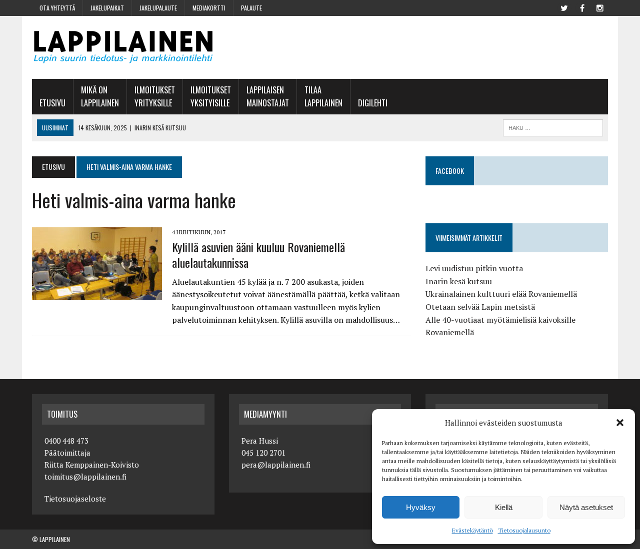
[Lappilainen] (123, 47)
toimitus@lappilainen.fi (85, 477)
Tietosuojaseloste (75, 499)
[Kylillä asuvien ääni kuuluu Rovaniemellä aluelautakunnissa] (97, 293)
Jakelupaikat (107, 7)
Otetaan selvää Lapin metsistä (480, 306)
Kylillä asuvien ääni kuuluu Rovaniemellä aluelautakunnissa (258, 254)
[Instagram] (600, 7)
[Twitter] (564, 7)
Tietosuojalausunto (524, 530)
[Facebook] (582, 7)
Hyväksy (421, 507)
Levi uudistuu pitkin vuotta (474, 268)
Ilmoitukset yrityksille (154, 96)
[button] (620, 423)
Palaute (251, 7)
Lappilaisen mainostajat (267, 96)
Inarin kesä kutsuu (459, 281)
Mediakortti (209, 7)
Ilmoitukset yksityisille (210, 96)
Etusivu (53, 103)
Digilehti (373, 103)
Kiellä (503, 507)
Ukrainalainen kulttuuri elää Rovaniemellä (501, 293)
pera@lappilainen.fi (276, 465)
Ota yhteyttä (57, 7)
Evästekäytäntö (472, 530)
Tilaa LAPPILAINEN (323, 96)
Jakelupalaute (158, 7)
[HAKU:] (553, 126)
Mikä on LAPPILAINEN (100, 96)
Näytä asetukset (586, 507)
